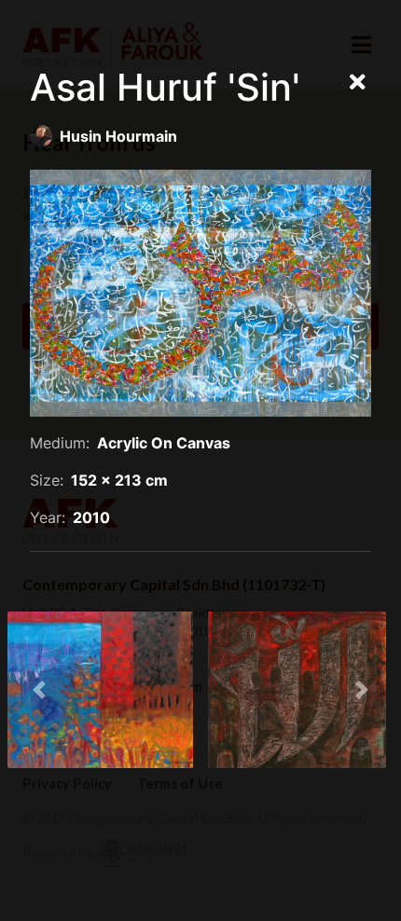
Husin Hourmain (118, 136)
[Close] (357, 83)
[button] (39, 690)
